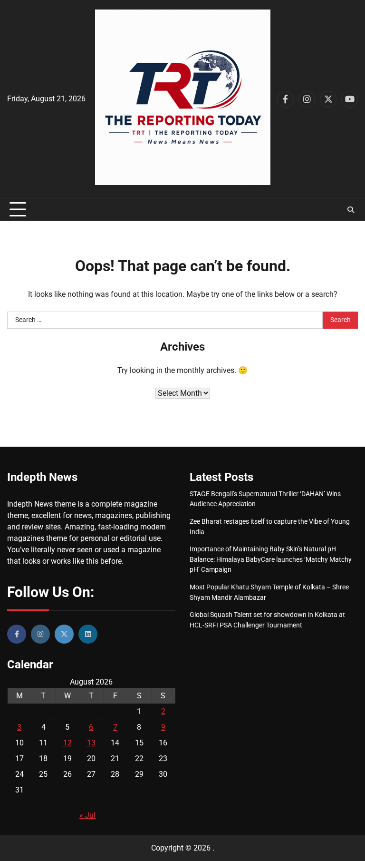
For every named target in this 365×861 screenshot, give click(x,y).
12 (67, 742)
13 (91, 742)
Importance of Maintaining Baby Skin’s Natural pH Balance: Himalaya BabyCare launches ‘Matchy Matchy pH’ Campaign (271, 559)
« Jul (87, 815)
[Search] (351, 210)
